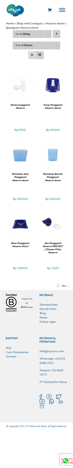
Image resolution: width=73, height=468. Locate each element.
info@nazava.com (52, 351)
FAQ (8, 348)
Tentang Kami (49, 304)
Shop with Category (30, 23)
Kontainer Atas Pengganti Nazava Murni (20, 177)
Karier (43, 317)
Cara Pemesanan (17, 352)
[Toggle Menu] (62, 10)
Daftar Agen (48, 322)
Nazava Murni (55, 23)
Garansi (11, 356)
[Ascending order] (56, 34)
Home (10, 23)
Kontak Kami (48, 309)
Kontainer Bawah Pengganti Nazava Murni (52, 177)
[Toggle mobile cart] (50, 10)
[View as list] (40, 55)
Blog (43, 313)
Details (20, 89)
